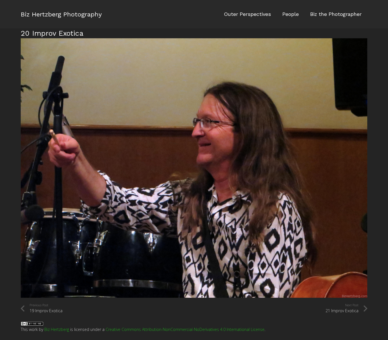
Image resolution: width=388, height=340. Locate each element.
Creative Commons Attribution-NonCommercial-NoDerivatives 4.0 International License (185, 329)
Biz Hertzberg (56, 329)
